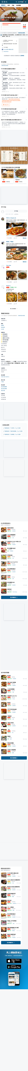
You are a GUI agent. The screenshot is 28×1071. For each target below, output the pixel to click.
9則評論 (24, 28)
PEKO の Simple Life (11, 218)
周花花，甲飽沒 (9, 241)
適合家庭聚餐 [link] (4, 386)
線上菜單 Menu (14, 148)
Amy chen (8, 265)
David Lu (8, 285)
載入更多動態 (13, 308)
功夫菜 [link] (2, 329)
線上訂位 (7, 104)
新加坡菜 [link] (3, 327)
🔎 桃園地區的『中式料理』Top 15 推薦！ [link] (12, 428)
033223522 (6, 51)
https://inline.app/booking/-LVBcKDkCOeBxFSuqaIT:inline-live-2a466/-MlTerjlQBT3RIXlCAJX (11, 100)
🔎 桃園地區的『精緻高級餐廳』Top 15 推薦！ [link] (13, 431)
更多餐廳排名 (13, 597)
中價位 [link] (2, 381)
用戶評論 (3, 207)
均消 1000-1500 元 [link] (5, 376)
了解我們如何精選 (21, 32)
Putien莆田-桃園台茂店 (8, 49)
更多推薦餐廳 (13, 758)
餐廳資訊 (3, 5)
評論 (13, 5)
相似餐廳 (18, 5)
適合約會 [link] (3, 390)
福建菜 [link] (2, 325)
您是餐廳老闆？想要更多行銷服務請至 (14, 55)
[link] (13, 531)
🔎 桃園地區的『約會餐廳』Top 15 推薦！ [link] (12, 434)
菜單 (9, 5)
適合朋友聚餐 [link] (4, 388)
